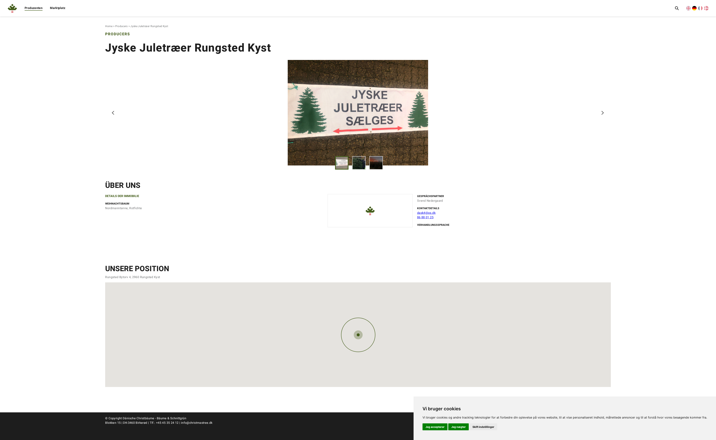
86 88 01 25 (425, 217)
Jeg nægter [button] (458, 426)
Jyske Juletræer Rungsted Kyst (149, 26)
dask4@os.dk (426, 213)
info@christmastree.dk (197, 423)
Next (602, 112)
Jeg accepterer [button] (435, 426)
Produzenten (34, 8)
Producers (121, 26)
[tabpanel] (358, 112)
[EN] (688, 9)
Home (108, 26)
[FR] (700, 9)
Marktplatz (57, 8)
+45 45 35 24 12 (167, 423)
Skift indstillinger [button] (483, 426)
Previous (113, 112)
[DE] (694, 9)
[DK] (706, 9)
